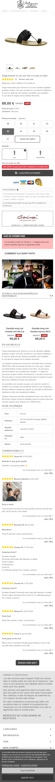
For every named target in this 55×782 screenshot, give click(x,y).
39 (8, 124)
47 (8, 139)
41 (34, 124)
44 (21, 131)
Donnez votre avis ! (27, 663)
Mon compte (10, 747)
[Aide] (27, 741)
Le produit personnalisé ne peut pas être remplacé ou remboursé (24, 204)
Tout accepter (27, 770)
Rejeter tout (27, 777)
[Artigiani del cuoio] (27, 4)
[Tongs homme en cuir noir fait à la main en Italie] (25, 36)
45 (34, 131)
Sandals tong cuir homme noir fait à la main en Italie (14, 330)
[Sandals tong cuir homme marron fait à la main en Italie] (40, 314)
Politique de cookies (10, 765)
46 (47, 131)
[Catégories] (27, 729)
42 (47, 124)
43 (8, 131)
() (16, 79)
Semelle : (6, 146)
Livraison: (6, 111)
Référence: (6, 83)
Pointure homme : (14, 118)
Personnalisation (9, 190)
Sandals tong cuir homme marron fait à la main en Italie (40, 330)
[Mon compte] (27, 747)
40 (21, 124)
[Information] (27, 735)
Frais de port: (8, 109)
